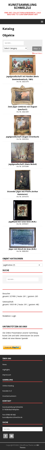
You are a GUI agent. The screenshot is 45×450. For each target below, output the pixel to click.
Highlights (6, 369)
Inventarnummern (9, 396)
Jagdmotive (9, 265)
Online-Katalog (8, 386)
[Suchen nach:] (13, 43)
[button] (41, 21)
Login (14, 316)
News (4, 364)
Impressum (6, 375)
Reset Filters (38, 53)
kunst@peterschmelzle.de (12, 417)
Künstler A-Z (7, 391)
